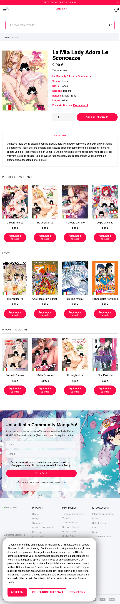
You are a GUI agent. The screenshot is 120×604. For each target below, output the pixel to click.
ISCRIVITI (41, 473)
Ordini (95, 518)
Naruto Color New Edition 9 (105, 298)
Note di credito (99, 523)
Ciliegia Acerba (15, 222)
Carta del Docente (71, 527)
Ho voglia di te (45, 222)
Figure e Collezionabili (43, 527)
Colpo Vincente (105, 222)
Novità (35, 514)
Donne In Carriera (15, 375)
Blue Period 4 (105, 375)
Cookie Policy (68, 536)
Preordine (37, 532)
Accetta (17, 592)
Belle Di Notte (45, 375)
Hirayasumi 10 (15, 298)
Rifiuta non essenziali (47, 592)
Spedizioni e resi (70, 522)
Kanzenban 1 (80, 105)
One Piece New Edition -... (45, 298)
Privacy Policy (69, 531)
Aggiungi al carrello (97, 117)
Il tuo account (100, 508)
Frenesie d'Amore (75, 222)
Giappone (37, 523)
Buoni (95, 532)
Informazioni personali (103, 514)
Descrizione (59, 135)
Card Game (37, 536)
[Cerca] (110, 25)
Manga (35, 518)
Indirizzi (96, 527)
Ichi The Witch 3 (75, 298)
